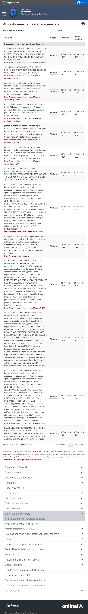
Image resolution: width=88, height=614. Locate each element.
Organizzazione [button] (13, 472)
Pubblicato (66, 37)
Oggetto (8, 37)
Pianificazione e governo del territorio (25, 570)
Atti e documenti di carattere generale (25, 519)
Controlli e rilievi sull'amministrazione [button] (24, 549)
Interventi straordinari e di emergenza (25, 585)
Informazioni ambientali (17, 575)
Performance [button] (12, 493)
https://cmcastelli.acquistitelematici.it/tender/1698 (24, 423)
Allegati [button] (54, 55)
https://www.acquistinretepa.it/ (16, 255)
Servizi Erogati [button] (12, 554)
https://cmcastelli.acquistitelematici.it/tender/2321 (24, 62)
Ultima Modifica (78, 38)
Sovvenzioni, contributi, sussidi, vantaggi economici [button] (32, 534)
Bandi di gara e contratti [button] (17, 514)
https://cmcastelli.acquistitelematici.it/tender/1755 (24, 365)
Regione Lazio (13, 2)
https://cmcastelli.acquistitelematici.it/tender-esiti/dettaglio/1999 (22, 98)
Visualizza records (14, 30)
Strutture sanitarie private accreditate (25, 580)
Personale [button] (10, 483)
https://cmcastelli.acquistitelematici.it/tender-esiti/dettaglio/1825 (22, 77)
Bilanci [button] (8, 539)
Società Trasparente (31, 613)
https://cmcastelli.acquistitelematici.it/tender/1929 (24, 307)
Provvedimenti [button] (12, 508)
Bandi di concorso (14, 488)
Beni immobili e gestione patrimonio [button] (24, 544)
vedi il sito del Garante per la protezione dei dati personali (22, 459)
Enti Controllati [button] (13, 498)
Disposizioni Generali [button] (16, 467)
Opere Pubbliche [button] (14, 565)
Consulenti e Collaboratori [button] (18, 477)
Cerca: (59, 30)
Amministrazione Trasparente (14, 613)
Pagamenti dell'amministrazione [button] (22, 559)
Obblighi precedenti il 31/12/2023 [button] (20, 528)
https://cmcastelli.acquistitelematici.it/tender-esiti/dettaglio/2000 (22, 162)
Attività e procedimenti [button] (17, 503)
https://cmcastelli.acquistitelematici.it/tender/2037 (24, 231)
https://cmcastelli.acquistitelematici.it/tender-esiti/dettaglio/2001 (22, 141)
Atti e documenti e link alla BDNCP (23, 524)
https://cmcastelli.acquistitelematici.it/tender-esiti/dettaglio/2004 (22, 120)
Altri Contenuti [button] (12, 590)
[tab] (44, 467)
